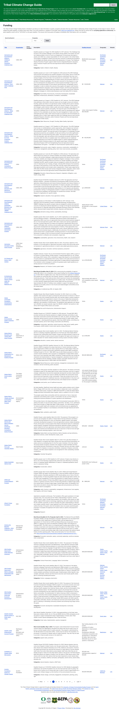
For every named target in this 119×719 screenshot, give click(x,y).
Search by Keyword (9, 38)
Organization (19, 47)
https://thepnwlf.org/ (99, 12)
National (102, 63)
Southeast (102, 61)
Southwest (103, 56)
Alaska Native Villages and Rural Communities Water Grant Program (9, 400)
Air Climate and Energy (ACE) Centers (8, 260)
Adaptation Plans (13, 19)
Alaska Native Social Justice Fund (8, 376)
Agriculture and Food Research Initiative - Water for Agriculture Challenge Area (8, 111)
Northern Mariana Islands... (102, 576)
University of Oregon (68, 687)
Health (55, 19)
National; (102, 554)
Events (87, 19)
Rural (106, 227)
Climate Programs (39, 19)
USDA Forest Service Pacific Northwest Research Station (67, 688)
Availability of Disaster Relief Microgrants (8, 653)
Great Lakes (103, 616)
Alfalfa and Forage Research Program (8, 481)
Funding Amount (86, 47)
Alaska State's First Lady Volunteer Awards (9, 447)
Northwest (103, 55)
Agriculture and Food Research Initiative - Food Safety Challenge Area (8, 84)
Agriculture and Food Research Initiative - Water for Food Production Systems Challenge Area (8, 137)
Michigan (102, 672)
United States (103, 206)
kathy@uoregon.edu (72, 692)
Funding (5, 19)
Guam (105, 552)
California (102, 671)
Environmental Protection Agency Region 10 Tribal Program (69, 690)
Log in (116, 19)
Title (5, 47)
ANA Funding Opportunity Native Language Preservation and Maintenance (8, 572)
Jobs (82, 19)
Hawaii (106, 426)
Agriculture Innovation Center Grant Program (9, 245)
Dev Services (77, 708)
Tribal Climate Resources (26, 19)
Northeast (102, 60)
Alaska (102, 65)
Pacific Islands (103, 567)
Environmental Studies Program (82, 687)
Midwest (102, 58)
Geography (35, 38)
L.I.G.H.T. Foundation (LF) (78, 8)
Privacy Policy (61, 708)
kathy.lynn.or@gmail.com (67, 30)
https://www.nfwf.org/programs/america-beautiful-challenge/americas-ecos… (56, 533)
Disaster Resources (74, 19)
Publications (48, 19)
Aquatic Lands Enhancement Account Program (9, 632)
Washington (103, 632)
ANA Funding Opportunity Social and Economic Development (7, 595)
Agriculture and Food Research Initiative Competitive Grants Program (8, 164)
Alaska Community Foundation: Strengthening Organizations (8, 301)
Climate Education (63, 19)
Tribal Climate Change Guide (23, 4)
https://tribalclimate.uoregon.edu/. (39, 13)
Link (111, 60)
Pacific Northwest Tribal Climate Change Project (41, 8)
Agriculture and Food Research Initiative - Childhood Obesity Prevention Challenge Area (8, 60)
